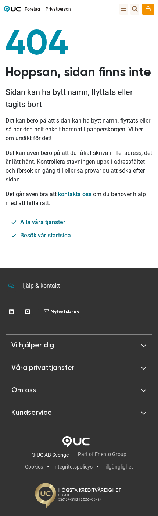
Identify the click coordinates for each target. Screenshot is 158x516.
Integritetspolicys (73, 467)
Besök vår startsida (45, 235)
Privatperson (58, 9)
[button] (79, 346)
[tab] (79, 368)
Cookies (34, 467)
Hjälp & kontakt (40, 285)
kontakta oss (74, 194)
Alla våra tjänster (42, 222)
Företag (32, 9)
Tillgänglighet (118, 467)
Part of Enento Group (102, 454)
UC (12, 11)
